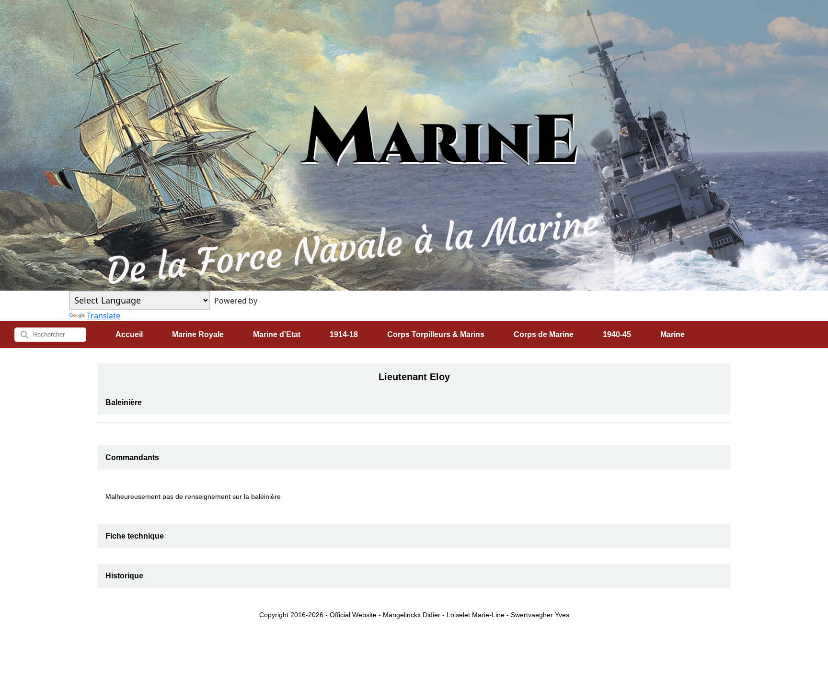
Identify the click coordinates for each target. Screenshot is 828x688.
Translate (103, 315)
